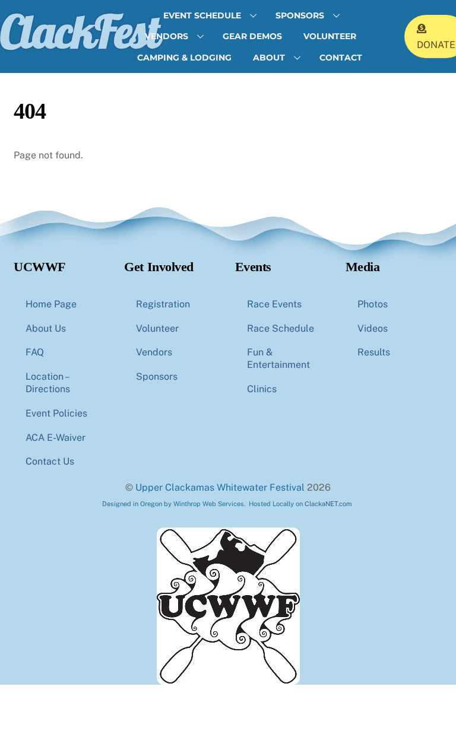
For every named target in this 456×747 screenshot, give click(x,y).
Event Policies (56, 413)
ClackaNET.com (328, 503)
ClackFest (79, 30)
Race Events (274, 304)
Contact (340, 57)
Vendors (166, 36)
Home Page (51, 304)
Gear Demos (252, 36)
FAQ (35, 352)
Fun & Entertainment (278, 358)
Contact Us (50, 461)
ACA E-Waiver (56, 437)
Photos (372, 304)
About (269, 57)
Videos (372, 328)
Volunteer (329, 36)
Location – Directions (48, 383)
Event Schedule (202, 15)
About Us (46, 328)
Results (373, 352)
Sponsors (300, 15)
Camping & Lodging (184, 57)
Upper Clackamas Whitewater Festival (220, 487)
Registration (163, 304)
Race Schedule (280, 328)
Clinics (262, 389)
